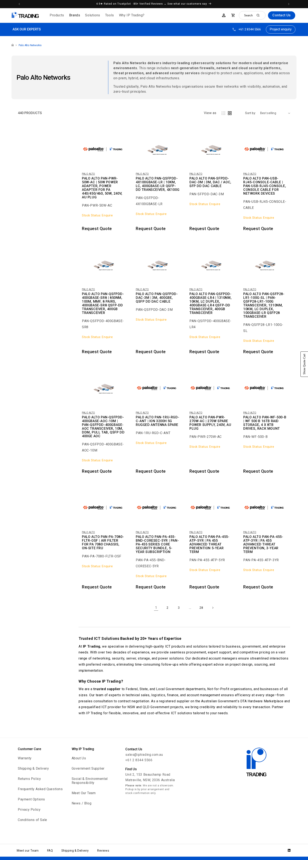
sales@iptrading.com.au (144, 755)
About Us (79, 758)
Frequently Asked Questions (40, 789)
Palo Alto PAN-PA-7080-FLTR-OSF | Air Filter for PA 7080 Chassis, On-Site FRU (103, 542)
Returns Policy (29, 779)
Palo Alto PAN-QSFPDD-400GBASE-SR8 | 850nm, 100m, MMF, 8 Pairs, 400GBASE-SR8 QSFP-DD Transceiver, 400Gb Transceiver (103, 303)
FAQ (50, 850)
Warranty (25, 758)
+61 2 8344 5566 (249, 29)
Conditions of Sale (32, 820)
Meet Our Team (84, 793)
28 (201, 607)
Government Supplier (88, 768)
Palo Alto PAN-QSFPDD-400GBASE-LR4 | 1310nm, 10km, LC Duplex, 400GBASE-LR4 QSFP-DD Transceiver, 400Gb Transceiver (210, 303)
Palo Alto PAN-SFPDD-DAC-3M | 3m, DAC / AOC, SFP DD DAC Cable (210, 182)
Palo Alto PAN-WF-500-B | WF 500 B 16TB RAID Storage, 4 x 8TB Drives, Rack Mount (264, 423)
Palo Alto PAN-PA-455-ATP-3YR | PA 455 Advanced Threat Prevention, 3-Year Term (263, 544)
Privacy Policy (29, 810)
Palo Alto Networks (30, 45)
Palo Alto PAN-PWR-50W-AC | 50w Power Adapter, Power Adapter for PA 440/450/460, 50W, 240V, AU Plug (102, 188)
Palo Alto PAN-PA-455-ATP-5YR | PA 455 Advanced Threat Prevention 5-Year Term (209, 544)
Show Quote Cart (304, 364)
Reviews (103, 850)
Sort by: (250, 113)
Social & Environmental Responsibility (90, 781)
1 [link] (156, 608)
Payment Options (31, 799)
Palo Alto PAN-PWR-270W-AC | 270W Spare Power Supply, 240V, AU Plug (210, 423)
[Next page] (212, 607)
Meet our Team (28, 850)
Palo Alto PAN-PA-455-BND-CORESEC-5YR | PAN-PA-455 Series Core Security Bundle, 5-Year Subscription (157, 544)
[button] (57, 15)
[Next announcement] (288, 4)
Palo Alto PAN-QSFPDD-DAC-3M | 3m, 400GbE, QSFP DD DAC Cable (157, 297)
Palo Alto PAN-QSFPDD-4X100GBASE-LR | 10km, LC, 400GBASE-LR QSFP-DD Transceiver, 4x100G (157, 184)
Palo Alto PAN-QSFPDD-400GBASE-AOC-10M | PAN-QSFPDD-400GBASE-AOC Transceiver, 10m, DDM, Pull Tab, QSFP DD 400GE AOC (103, 426)
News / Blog (82, 803)
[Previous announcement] (19, 4)
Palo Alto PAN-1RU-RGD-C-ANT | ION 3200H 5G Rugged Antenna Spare (157, 421)
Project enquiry (281, 29)
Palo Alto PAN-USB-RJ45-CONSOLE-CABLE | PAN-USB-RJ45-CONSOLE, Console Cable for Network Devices (264, 186)
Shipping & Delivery (33, 768)
